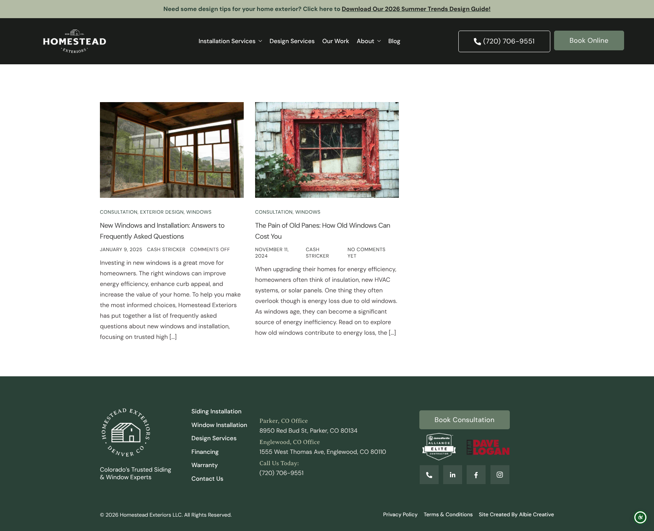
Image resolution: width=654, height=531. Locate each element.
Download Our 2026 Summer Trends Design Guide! (416, 9)
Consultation (118, 212)
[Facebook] (476, 474)
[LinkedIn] (452, 474)
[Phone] (429, 474)
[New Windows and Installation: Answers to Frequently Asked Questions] (172, 150)
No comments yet (366, 253)
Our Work (335, 41)
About (365, 41)
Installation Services (227, 41)
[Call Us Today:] (327, 468)
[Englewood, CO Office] (327, 447)
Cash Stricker (166, 250)
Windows (199, 212)
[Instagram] (499, 474)
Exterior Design (162, 212)
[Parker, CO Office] (327, 426)
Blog (394, 41)
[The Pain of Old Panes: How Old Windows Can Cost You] (327, 149)
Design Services (292, 41)
